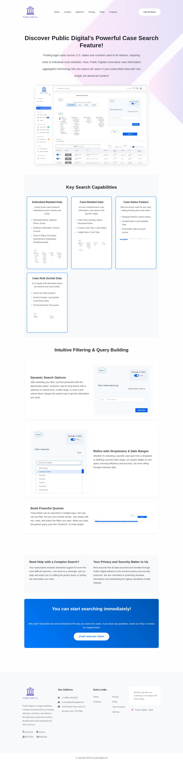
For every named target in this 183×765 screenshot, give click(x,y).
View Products (118, 707)
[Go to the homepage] (30, 12)
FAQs (102, 12)
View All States (149, 12)
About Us (80, 12)
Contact (67, 12)
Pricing (92, 12)
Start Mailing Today (91, 636)
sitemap (115, 712)
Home (56, 12)
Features (113, 12)
